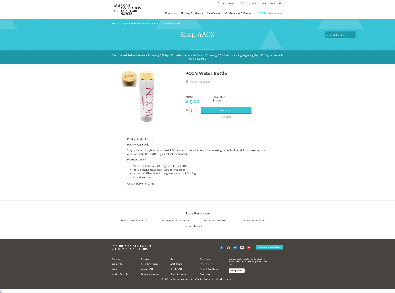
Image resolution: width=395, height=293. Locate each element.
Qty (187, 110)
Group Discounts (178, 274)
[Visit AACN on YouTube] (249, 247)
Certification (214, 13)
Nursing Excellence (192, 13)
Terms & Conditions (209, 269)
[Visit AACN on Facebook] (222, 247)
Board (114, 269)
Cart (254, 3)
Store (243, 3)
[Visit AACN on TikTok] (242, 247)
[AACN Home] (127, 10)
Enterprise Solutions (150, 274)
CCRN (151, 183)
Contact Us (117, 263)
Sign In (272, 3)
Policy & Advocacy (149, 263)
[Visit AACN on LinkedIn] (235, 247)
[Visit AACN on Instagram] (228, 247)
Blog (172, 259)
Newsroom (146, 259)
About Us (116, 259)
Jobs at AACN (147, 269)
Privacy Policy (206, 263)
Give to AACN (176, 269)
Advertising (205, 259)
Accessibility (206, 274)
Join (264, 3)
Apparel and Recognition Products (140, 23)
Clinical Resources (270, 13)
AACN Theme (176, 263)
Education (171, 13)
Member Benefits (120, 274)
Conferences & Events (238, 13)
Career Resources (226, 3)
